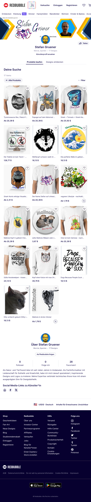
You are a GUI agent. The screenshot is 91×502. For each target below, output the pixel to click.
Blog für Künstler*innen (30, 446)
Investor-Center (31, 424)
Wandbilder (55, 14)
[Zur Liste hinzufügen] (27, 88)
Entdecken (6, 14)
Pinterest (75, 452)
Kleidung (19, 14)
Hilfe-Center (53, 428)
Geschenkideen (9, 420)
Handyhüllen (42, 14)
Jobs (26, 440)
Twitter (74, 438)
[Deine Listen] (84, 5)
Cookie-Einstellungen (53, 452)
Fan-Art (6, 424)
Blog (5, 432)
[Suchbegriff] (32, 5)
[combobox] (32, 5)
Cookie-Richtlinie (61, 473)
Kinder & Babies (78, 14)
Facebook (75, 431)
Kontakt (51, 448)
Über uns (28, 420)
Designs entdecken (54, 62)
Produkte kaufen (34, 62)
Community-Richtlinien (53, 434)
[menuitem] (6, 13)
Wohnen (65, 14)
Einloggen (7, 440)
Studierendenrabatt (11, 436)
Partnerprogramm (32, 428)
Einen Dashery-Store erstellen (31, 453)
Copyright (52, 444)
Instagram (75, 424)
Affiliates (28, 432)
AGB (4, 473)
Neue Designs (9, 428)
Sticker (31, 14)
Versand (51, 420)
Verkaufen (28, 436)
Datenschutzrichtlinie (16, 473)
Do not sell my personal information (39, 473)
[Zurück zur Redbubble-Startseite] (14, 5)
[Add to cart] (84, 201)
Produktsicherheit (55, 440)
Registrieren (8, 444)
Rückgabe (52, 424)
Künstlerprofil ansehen (45, 54)
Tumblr (74, 445)
